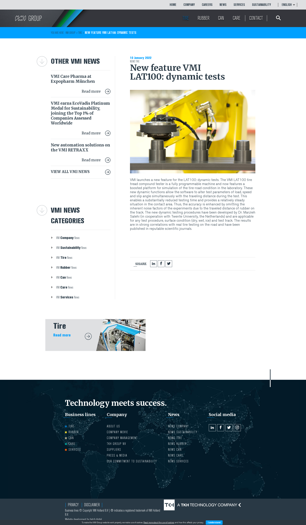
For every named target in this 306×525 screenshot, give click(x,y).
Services (239, 5)
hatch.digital (96, 519)
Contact (256, 18)
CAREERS (207, 5)
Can (71, 438)
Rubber (74, 432)
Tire (138, 61)
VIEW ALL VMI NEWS (70, 171)
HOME (173, 5)
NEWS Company (178, 426)
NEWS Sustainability (182, 432)
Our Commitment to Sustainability (132, 461)
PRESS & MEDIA (117, 455)
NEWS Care (175, 455)
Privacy (73, 504)
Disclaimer (92, 504)
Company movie (117, 432)
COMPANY (189, 5)
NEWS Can (175, 450)
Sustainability (261, 5)
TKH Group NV (116, 444)
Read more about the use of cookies (158, 522)
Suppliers (114, 450)
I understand (214, 522)
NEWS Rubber (177, 444)
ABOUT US (113, 426)
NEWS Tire (175, 438)
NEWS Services (178, 461)
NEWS (223, 5)
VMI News (68, 238)
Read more (91, 91)
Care (72, 444)
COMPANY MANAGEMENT (122, 438)
